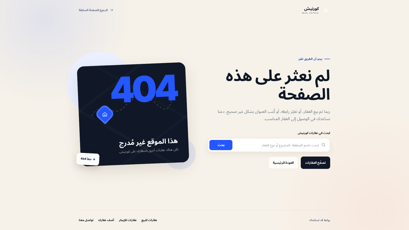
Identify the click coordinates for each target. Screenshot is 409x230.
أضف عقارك (106, 220)
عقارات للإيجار (128, 220)
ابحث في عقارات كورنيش (314, 133)
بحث (221, 145)
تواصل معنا (86, 220)
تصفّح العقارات (315, 163)
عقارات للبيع (149, 220)
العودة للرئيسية (283, 163)
